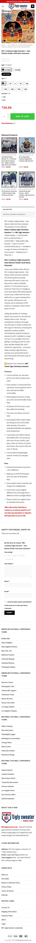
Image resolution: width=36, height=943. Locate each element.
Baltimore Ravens (7, 655)
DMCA (3, 920)
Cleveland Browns (7, 663)
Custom (4, 93)
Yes (4, 97)
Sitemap (4, 895)
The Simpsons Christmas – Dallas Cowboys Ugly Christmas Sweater (9, 193)
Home (3, 45)
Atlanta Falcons (6, 770)
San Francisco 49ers (8, 794)
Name (7, 581)
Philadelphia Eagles (8, 734)
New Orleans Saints (8, 778)
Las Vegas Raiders (7, 707)
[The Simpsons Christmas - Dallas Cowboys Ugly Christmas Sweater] (9, 179)
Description (7, 209)
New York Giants (7, 730)
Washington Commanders (10, 738)
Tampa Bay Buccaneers (9, 782)
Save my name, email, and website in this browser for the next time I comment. (17, 605)
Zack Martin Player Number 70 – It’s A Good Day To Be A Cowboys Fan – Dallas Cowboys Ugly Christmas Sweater (8, 161)
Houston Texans (7, 682)
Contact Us (5, 907)
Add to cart (22, 116)
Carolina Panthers (7, 774)
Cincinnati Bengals (8, 659)
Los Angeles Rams (8, 790)
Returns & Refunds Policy (10, 883)
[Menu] (2, 6)
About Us (4, 874)
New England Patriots (9, 647)
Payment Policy (7, 916)
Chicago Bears (6, 742)
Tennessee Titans (7, 694)
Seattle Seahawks (7, 798)
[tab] (18, 209)
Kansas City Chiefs (8, 703)
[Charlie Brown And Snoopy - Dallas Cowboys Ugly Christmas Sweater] (26, 179)
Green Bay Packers (8, 750)
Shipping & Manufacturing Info (14, 214)
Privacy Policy (6, 887)
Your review (8, 564)
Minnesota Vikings (7, 755)
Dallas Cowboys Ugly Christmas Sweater (15, 47)
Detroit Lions (6, 746)
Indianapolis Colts (7, 686)
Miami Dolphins (6, 642)
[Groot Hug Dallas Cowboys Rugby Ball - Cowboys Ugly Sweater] (26, 145)
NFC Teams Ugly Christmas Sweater (20, 45)
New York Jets (6, 651)
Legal (3, 924)
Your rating (8, 552)
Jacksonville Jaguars (8, 690)
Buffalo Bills (5, 638)
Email (6, 591)
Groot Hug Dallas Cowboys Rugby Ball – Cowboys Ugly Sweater (26, 159)
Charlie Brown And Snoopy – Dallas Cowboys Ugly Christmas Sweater (26, 194)
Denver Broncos (7, 698)
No (4, 100)
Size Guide (5, 879)
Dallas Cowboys (7, 726)
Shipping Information (9, 911)
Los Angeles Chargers (9, 711)
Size (3, 78)
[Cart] (32, 6)
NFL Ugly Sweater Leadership (12, 928)
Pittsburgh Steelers (8, 667)
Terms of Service (7, 891)
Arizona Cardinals (7, 786)
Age (3, 65)
